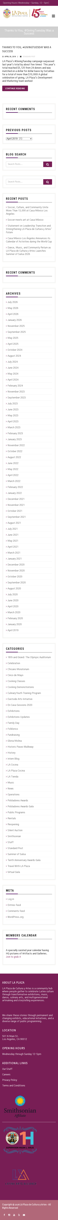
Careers (6, 1074)
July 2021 (13, 529)
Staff (11, 842)
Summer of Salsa (17, 854)
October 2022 (15, 451)
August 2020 (14, 588)
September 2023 (17, 397)
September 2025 (17, 332)
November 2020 (16, 571)
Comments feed (16, 911)
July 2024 (13, 362)
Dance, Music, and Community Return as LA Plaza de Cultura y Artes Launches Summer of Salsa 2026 (28, 250)
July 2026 (13, 302)
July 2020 (13, 594)
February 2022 (15, 487)
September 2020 (17, 582)
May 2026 (13, 308)
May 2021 (13, 541)
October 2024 (15, 350)
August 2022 (14, 457)
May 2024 (13, 374)
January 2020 (15, 624)
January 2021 (15, 559)
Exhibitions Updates (19, 717)
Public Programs (16, 812)
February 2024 (15, 386)
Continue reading (15, 88)
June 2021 (13, 535)
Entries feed (14, 905)
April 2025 (13, 344)
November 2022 (16, 445)
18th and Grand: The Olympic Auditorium (29, 657)
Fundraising (14, 735)
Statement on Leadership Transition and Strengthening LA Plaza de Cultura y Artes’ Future (29, 229)
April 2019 (13, 630)
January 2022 (15, 493)
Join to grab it (13, 957)
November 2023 (16, 392)
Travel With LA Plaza (19, 866)
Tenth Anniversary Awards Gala (24, 860)
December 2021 (16, 499)
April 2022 (13, 475)
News (11, 788)
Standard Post (29, 56)
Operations (13, 794)
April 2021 (13, 547)
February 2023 (15, 433)
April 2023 (13, 421)
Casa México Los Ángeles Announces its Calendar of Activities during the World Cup (29, 240)
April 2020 (13, 606)
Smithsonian (14, 836)
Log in (11, 899)
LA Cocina (13, 765)
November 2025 (16, 326)
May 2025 (13, 338)
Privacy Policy (9, 1080)
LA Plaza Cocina (16, 771)
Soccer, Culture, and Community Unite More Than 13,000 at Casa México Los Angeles (27, 210)
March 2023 (14, 427)
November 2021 (16, 505)
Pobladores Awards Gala (21, 806)
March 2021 (14, 553)
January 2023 (15, 439)
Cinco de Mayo (15, 675)
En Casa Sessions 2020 (20, 705)
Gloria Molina (15, 741)
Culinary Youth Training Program (24, 693)
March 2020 (14, 612)
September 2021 (17, 517)
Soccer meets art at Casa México (25, 220)
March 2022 (14, 481)
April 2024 (13, 380)
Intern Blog (13, 759)
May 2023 (13, 415)
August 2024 (14, 356)
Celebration (14, 663)
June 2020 (13, 600)
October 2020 (15, 576)
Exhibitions (14, 711)
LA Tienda (13, 776)
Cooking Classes (16, 681)
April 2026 (13, 314)
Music (11, 782)
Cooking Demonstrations (21, 687)
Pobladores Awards (18, 800)
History (11, 753)
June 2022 (13, 463)
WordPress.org (15, 917)
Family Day (13, 723)
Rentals (12, 818)
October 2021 (15, 511)
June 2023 (13, 409)
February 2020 (15, 618)
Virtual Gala (14, 872)
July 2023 (13, 403)
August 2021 (14, 523)
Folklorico (13, 729)
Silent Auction (15, 830)
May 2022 (13, 469)
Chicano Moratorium (18, 669)
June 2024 (13, 368)
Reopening (13, 824)
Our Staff (7, 1069)
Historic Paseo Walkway (20, 747)
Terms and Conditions (13, 1085)
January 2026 (15, 320)
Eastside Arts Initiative (20, 699)
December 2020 (16, 565)
